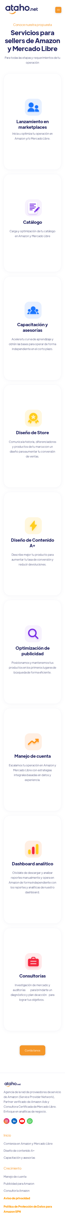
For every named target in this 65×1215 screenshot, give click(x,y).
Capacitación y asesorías (19, 1157)
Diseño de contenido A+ (19, 1150)
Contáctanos (32, 1050)
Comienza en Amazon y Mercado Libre (28, 1143)
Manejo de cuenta (15, 1176)
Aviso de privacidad (17, 1198)
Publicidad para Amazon (19, 1183)
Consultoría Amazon (17, 1190)
